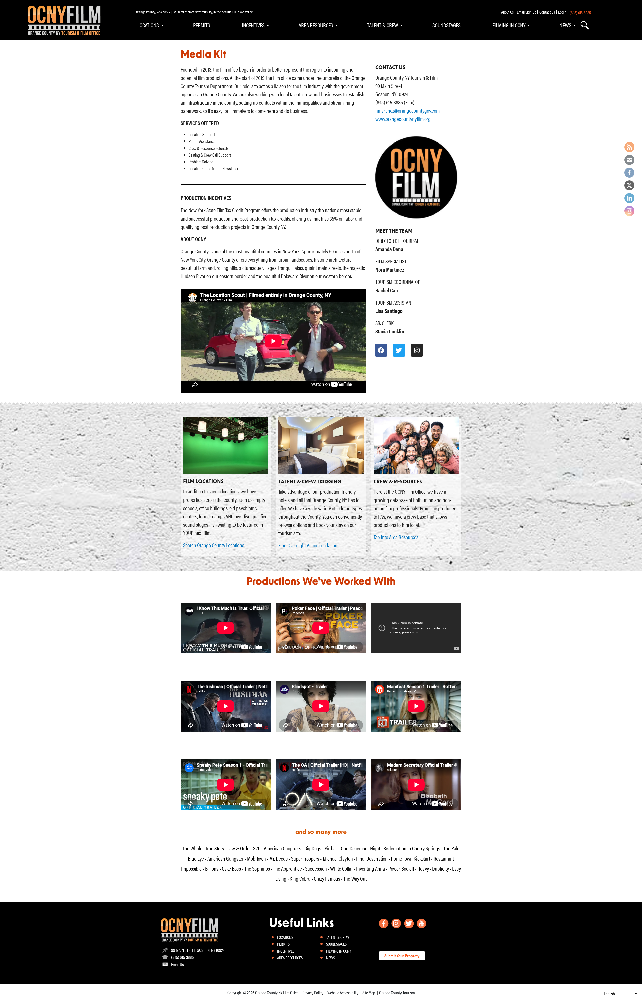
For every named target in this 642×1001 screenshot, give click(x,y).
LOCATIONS (148, 25)
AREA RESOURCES (316, 25)
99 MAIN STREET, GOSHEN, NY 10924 (198, 950)
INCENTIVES (253, 25)
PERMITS (201, 25)
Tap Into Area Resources (396, 537)
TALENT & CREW (382, 25)
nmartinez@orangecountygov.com (407, 110)
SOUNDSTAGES (446, 25)
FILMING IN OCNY (508, 25)
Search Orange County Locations (213, 545)
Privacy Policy (312, 992)
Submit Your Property (402, 955)
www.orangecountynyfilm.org (403, 118)
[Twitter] (399, 350)
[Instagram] (417, 350)
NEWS (565, 25)
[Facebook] (381, 350)
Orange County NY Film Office (276, 992)
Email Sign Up (526, 12)
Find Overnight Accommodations (308, 545)
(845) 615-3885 (580, 12)
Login (562, 12)
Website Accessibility (342, 992)
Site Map (368, 992)
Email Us (177, 964)
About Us (507, 12)
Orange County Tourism (397, 992)
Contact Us (547, 12)
